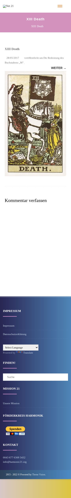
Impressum (8, 325)
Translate (28, 352)
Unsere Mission (11, 403)
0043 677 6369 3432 (14, 457)
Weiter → (58, 68)
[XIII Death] (35, 123)
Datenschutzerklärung (14, 334)
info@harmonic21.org (15, 461)
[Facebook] (62, 474)
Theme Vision (38, 474)
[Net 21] (8, 6)
